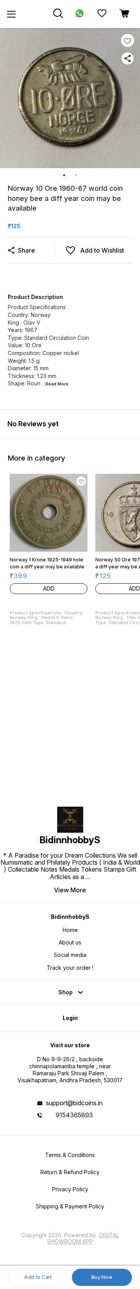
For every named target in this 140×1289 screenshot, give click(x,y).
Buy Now (101, 1277)
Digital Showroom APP (83, 1238)
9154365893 (74, 1114)
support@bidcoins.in (74, 1102)
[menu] (11, 14)
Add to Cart (38, 1277)
